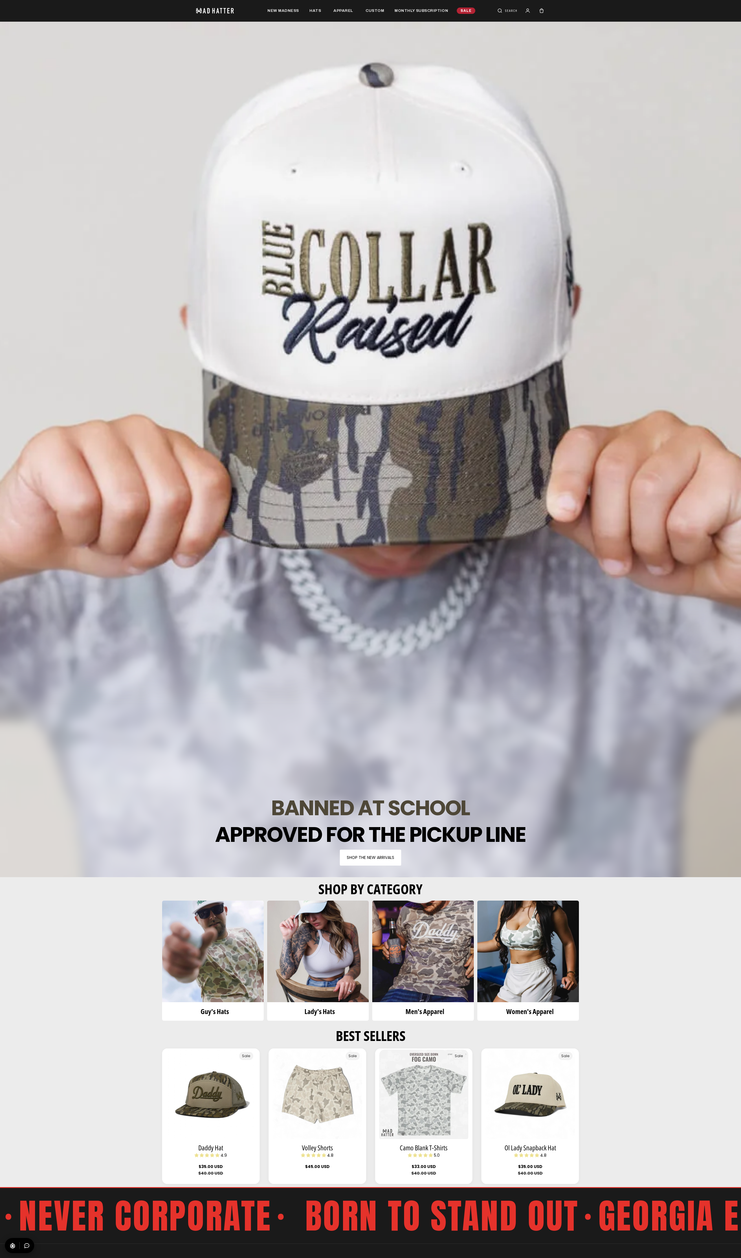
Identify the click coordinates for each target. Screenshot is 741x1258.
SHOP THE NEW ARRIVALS (370, 857)
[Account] (528, 11)
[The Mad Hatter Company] (224, 11)
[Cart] (541, 11)
